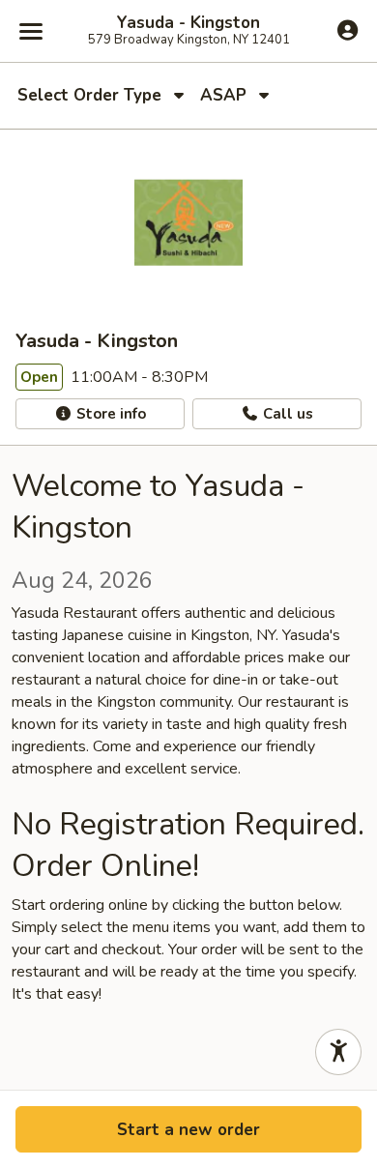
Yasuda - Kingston (188, 23)
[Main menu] (31, 31)
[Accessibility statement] (338, 1052)
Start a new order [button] (188, 1130)
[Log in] (347, 30)
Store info (109, 413)
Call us (286, 413)
